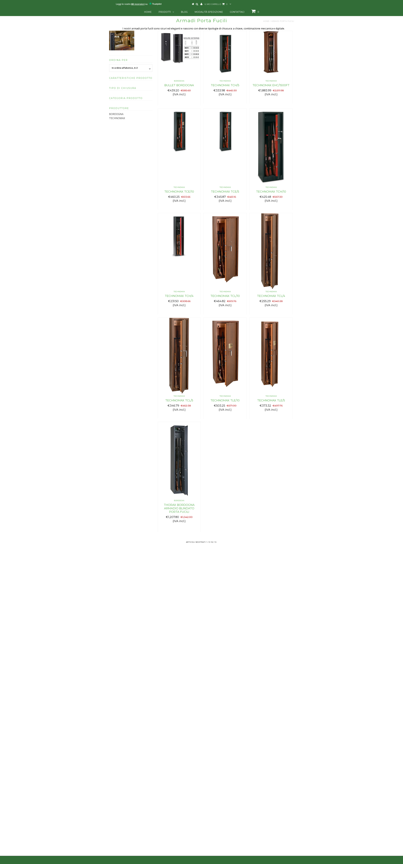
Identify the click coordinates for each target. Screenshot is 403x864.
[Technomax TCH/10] (271, 147)
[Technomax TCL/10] (225, 248)
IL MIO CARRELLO (216, 4)
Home (148, 12)
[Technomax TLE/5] (271, 356)
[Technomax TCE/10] (179, 132)
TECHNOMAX (117, 118)
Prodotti (165, 12)
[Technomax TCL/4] (271, 251)
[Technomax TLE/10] (225, 353)
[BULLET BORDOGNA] (179, 47)
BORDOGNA (116, 114)
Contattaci (237, 12)
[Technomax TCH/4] (179, 237)
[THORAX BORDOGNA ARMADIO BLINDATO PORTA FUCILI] (179, 460)
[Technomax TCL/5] (179, 356)
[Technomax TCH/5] (225, 55)
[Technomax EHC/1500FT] (271, 52)
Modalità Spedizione (209, 12)
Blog (184, 12)
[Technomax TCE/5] (225, 132)
